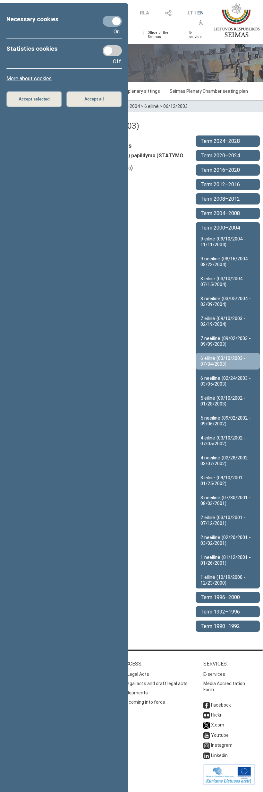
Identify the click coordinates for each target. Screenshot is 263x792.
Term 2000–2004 (220, 228)
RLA (144, 13)
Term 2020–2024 (220, 155)
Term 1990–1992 (220, 626)
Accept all (94, 99)
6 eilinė (151, 106)
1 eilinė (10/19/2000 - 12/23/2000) (223, 580)
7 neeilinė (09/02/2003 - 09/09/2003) (225, 341)
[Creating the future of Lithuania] (229, 783)
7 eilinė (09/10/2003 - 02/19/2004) (223, 321)
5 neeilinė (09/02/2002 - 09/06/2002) (225, 421)
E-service (195, 34)
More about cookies (29, 78)
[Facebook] (206, 705)
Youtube (220, 735)
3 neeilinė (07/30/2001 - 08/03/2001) (225, 500)
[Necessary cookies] (112, 21)
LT (190, 13)
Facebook (221, 705)
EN (200, 13)
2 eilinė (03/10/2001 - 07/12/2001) (223, 520)
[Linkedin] (206, 755)
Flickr (216, 715)
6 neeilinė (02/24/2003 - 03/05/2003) (225, 381)
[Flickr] (206, 715)
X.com (217, 724)
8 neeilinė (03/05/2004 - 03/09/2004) (225, 301)
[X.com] (206, 724)
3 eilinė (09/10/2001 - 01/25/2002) (223, 480)
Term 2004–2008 (220, 213)
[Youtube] (206, 735)
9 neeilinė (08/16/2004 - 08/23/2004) (225, 261)
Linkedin (219, 755)
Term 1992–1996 (220, 612)
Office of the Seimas (158, 34)
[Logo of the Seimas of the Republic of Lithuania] (236, 20)
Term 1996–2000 (220, 597)
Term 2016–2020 (220, 170)
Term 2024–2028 (220, 141)
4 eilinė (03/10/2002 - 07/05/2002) (223, 441)
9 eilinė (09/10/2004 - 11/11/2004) (223, 242)
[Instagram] (206, 745)
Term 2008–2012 (220, 199)
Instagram (222, 745)
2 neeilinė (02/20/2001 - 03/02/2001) (225, 540)
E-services (214, 674)
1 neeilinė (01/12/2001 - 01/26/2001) (225, 560)
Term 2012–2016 (220, 184)
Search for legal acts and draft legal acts (145, 683)
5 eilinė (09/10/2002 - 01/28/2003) (223, 401)
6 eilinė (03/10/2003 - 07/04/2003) (223, 361)
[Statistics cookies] (112, 50)
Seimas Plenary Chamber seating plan (209, 91)
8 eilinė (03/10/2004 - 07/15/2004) (223, 281)
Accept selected (34, 99)
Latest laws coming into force (134, 702)
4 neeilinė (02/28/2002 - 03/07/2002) (225, 460)
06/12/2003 (175, 106)
